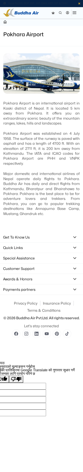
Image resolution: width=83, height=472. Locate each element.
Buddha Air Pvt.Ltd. (32, 318)
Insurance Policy (57, 303)
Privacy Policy (25, 303)
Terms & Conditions (43, 310)
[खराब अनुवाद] (16, 379)
